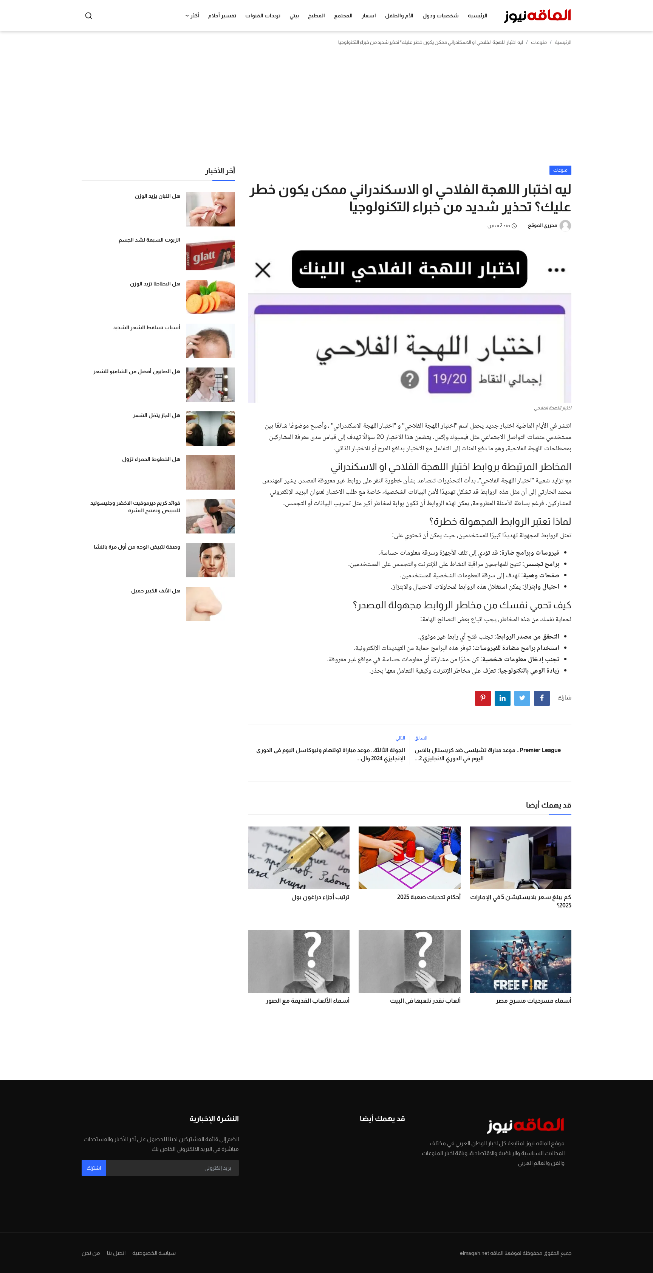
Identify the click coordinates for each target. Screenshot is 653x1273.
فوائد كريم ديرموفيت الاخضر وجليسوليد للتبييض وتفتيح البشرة (135, 506)
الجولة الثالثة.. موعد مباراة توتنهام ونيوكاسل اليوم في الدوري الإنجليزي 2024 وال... (330, 754)
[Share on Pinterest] (483, 698)
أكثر (194, 15)
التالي (400, 738)
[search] (89, 16)
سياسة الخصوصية (154, 1253)
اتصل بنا (116, 1253)
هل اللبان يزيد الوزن (157, 196)
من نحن (91, 1253)
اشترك (94, 1168)
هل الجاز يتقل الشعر (156, 415)
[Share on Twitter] (522, 698)
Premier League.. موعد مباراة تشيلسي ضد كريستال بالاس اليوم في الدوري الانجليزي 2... (488, 754)
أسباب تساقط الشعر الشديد (146, 327)
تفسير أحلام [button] (222, 15)
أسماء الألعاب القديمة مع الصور (308, 1000)
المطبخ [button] (316, 15)
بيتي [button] (294, 15)
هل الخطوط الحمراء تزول (151, 459)
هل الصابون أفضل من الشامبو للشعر (136, 371)
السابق (421, 738)
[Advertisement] (326, 109)
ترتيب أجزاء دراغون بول (320, 897)
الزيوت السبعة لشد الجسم (149, 240)
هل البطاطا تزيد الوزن (155, 284)
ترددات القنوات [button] (262, 15)
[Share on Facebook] (542, 698)
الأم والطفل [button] (399, 15)
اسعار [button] (369, 15)
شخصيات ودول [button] (440, 15)
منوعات (539, 42)
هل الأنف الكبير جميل (155, 591)
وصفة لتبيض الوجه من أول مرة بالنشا (137, 547)
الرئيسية (477, 15)
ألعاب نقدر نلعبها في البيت (425, 1000)
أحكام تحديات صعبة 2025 (428, 897)
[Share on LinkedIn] (503, 698)
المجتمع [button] (343, 15)
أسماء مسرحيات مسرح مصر (533, 1000)
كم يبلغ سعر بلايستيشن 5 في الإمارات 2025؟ (520, 901)
